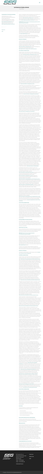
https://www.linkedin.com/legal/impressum (25, 46)
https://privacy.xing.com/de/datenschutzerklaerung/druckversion (30, 279)
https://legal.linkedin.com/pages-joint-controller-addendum (28, 48)
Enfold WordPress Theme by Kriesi (27, 472)
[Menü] (39, 2)
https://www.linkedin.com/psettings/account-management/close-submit (29, 196)
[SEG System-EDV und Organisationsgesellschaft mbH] (10, 2)
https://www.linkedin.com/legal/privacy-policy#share (27, 111)
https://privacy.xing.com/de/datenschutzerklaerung (28, 369)
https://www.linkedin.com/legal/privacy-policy (30, 54)
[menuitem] (39, 2)
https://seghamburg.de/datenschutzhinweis (28, 20)
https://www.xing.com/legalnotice (26, 253)
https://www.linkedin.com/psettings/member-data (26, 172)
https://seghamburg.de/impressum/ (7, 21)
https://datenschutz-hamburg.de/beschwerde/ (30, 387)
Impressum (3, 29)
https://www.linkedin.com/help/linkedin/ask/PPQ (26, 184)
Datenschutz (31, 456)
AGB (2, 31)
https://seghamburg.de (24, 33)
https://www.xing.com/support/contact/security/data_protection (28, 373)
